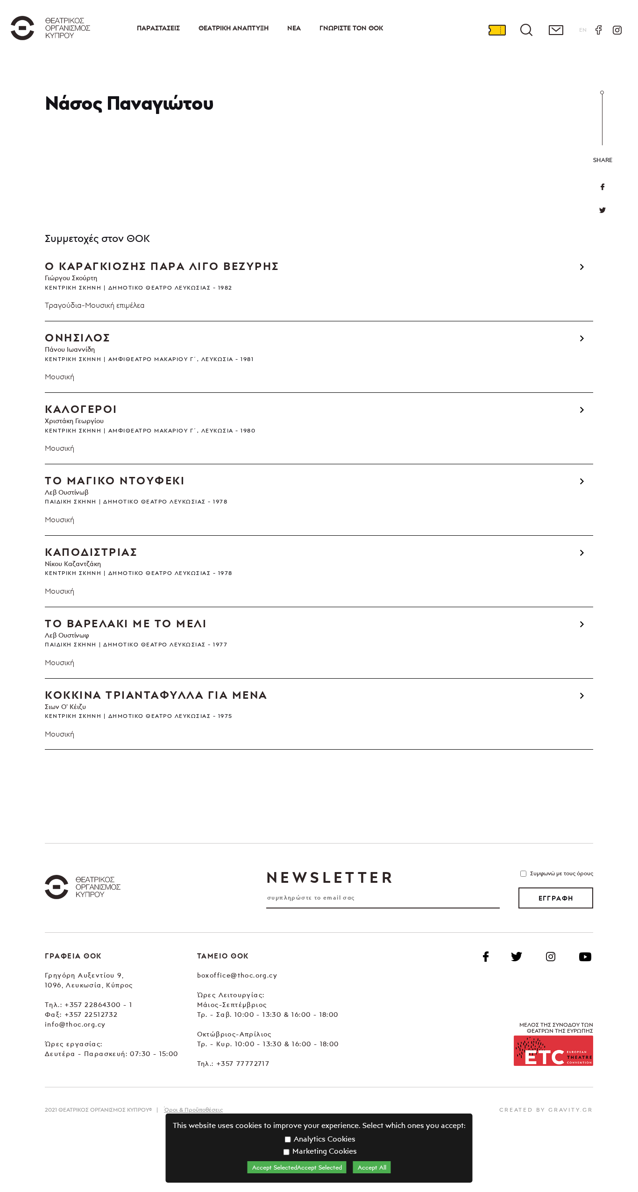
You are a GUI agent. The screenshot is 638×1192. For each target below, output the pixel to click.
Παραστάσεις (158, 28)
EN (583, 29)
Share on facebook (602, 186)
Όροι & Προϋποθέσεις (193, 1109)
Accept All (372, 1167)
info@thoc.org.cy (75, 1024)
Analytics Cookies (323, 1138)
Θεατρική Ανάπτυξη (233, 28)
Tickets (497, 30)
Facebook (598, 30)
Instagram (617, 30)
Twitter (602, 210)
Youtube (585, 956)
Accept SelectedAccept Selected (297, 1167)
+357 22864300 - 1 (98, 1004)
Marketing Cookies (324, 1151)
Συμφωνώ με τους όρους (561, 873)
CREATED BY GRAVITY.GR (546, 1109)
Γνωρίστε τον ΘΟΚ (351, 28)
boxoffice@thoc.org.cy (237, 975)
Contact (555, 30)
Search (526, 30)
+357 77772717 (242, 1063)
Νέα (294, 28)
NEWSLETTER (330, 877)
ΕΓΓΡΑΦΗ (556, 898)
